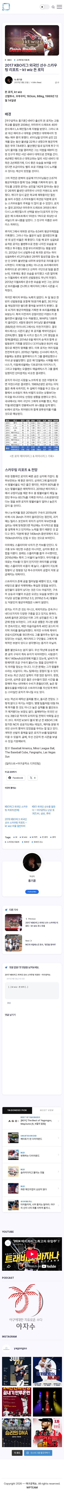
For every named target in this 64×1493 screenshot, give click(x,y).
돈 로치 (45, 837)
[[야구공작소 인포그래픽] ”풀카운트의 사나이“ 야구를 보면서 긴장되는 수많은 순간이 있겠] (47, 1371)
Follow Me (32, 892)
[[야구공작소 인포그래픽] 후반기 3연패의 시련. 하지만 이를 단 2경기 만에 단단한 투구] (47, 1432)
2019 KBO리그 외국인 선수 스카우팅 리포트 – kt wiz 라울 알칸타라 (16, 822)
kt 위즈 (35, 837)
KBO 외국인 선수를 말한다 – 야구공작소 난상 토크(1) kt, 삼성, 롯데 (43, 810)
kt (16, 837)
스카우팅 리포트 (13, 842)
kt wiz (24, 837)
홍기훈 (19, 79)
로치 (54, 837)
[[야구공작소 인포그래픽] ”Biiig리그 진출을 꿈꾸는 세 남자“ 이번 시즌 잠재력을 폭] (47, 1402)
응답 (9, 1003)
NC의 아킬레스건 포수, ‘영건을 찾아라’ (40, 944)
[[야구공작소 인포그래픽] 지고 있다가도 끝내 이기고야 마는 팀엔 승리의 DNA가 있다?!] (16, 1432)
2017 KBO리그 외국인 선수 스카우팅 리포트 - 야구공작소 (28, 975)
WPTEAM (32, 1487)
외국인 (26, 842)
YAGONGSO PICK (17, 1110)
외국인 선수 (38, 842)
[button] (45, 6)
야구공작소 (31, 1483)
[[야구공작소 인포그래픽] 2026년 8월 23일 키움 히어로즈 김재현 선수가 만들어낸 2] (16, 1402)
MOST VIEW (47, 1110)
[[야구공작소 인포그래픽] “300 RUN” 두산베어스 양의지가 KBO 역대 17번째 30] (16, 1371)
